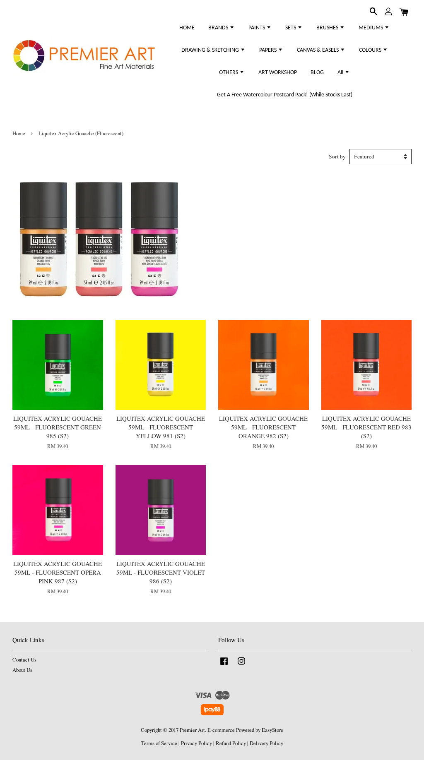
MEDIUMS (371, 28)
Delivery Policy (266, 743)
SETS (291, 28)
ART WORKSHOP (277, 73)
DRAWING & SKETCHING (210, 50)
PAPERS (268, 50)
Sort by (337, 156)
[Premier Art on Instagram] (241, 665)
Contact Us (24, 659)
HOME (187, 28)
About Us (22, 670)
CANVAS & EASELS (318, 50)
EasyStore (272, 730)
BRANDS (218, 28)
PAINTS (257, 28)
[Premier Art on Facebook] (224, 665)
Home (18, 133)
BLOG (317, 73)
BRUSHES (328, 28)
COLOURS (371, 50)
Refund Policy (231, 743)
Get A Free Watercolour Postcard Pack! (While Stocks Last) (284, 95)
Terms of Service (159, 743)
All (340, 73)
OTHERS (229, 73)
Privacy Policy (196, 743)
